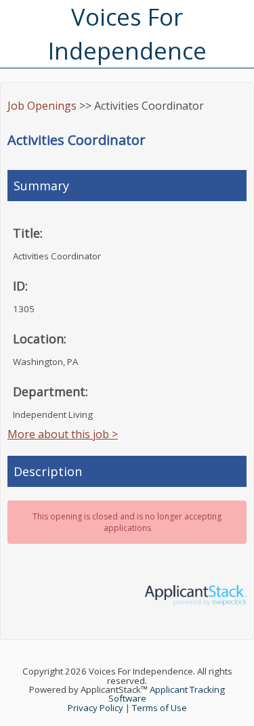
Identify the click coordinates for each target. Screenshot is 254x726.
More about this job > (62, 434)
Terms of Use (159, 708)
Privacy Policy (95, 708)
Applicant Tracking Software (167, 693)
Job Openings (42, 105)
